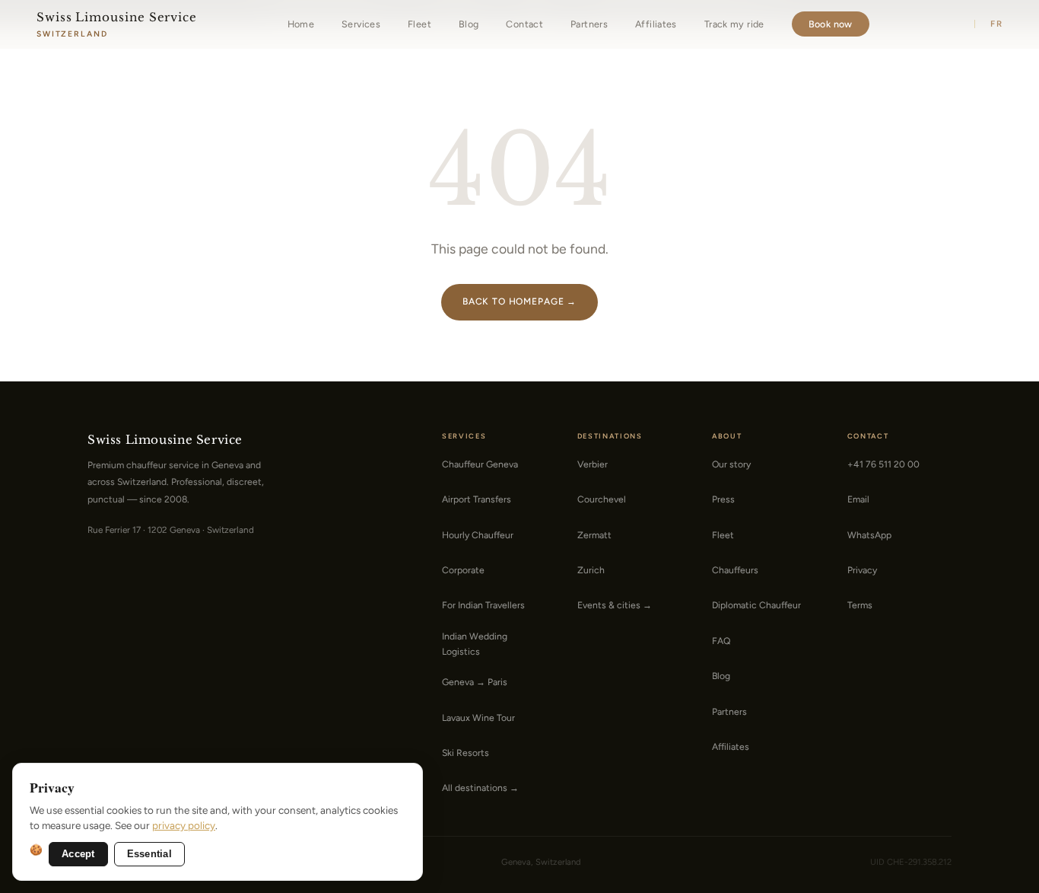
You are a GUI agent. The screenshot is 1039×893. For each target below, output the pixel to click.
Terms (859, 605)
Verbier (592, 464)
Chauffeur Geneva (480, 464)
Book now (831, 24)
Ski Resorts (465, 752)
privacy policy (183, 825)
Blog (469, 24)
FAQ (721, 640)
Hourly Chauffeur (477, 535)
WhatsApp (869, 535)
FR (996, 24)
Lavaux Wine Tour (478, 717)
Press (723, 499)
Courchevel (601, 499)
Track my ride (734, 24)
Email (858, 499)
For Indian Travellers (483, 605)
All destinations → (480, 787)
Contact (524, 24)
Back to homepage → (519, 301)
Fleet (419, 24)
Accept (78, 854)
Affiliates (656, 24)
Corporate (463, 570)
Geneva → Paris (474, 681)
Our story (731, 464)
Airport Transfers (476, 499)
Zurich (591, 570)
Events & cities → (614, 605)
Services (361, 24)
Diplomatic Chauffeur (756, 605)
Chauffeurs (735, 570)
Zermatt (594, 535)
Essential (149, 854)
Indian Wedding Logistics (474, 643)
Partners (589, 24)
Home (301, 24)
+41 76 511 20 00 (883, 464)
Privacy (862, 570)
